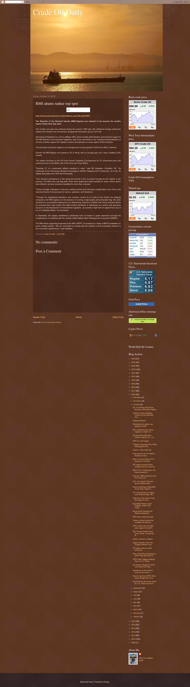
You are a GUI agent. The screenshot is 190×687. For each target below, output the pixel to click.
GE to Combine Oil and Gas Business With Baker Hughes (145, 408)
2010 (133, 639)
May (135, 602)
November (137, 401)
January (136, 617)
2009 (133, 643)
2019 (133, 384)
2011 (133, 635)
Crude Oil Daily (58, 12)
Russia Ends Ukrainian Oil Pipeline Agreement (142, 512)
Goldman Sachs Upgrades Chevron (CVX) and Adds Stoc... (143, 415)
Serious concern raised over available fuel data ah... (143, 521)
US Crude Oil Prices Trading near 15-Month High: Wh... (143, 493)
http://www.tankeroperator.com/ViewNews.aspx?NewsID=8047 (63, 116)
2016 (133, 394)
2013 (133, 628)
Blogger (106, 682)
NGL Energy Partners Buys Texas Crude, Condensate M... (143, 533)
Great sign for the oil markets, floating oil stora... (144, 454)
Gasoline (133, 243)
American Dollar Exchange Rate (143, 321)
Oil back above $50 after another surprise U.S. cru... (144, 436)
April (135, 606)
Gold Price (141, 304)
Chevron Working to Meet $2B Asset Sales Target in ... (144, 488)
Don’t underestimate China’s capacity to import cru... (143, 431)
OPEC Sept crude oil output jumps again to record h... (143, 527)
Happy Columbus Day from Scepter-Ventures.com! (143, 544)
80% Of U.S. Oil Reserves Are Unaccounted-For (144, 471)
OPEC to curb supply (141, 441)
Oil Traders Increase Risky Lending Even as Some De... (144, 466)
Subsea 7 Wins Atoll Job (142, 450)
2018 (133, 387)
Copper (132, 254)
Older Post (117, 317)
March (135, 609)
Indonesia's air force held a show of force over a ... (143, 571)
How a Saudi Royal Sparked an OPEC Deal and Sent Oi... (144, 555)
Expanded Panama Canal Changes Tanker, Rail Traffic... (142, 506)
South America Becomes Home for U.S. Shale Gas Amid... (144, 582)
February (136, 613)
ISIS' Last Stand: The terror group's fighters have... (143, 482)
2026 (133, 359)
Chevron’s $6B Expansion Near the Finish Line (144, 477)
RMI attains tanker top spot (143, 517)
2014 (133, 625)
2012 (133, 632)
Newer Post (39, 317)
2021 (133, 377)
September (137, 588)
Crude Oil (133, 238)
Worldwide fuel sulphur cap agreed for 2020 (143, 425)
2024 (133, 366)
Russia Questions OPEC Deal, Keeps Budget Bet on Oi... (144, 577)
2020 (133, 380)
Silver (132, 252)
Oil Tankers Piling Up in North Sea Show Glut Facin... (144, 566)
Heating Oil (134, 246)
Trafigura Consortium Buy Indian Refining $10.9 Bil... (145, 445)
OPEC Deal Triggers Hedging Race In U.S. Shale (144, 560)
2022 (133, 373)
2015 (133, 621)
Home (79, 317)
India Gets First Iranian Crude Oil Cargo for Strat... (144, 499)
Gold (131, 249)
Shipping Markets (139, 421)
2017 (133, 391)
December (137, 397)
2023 (133, 369)
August (136, 592)
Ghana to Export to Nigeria (143, 539)
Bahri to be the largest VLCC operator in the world (143, 460)
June (135, 599)
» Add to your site (151, 256)
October (136, 405)
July (135, 595)
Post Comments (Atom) (52, 322)
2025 (133, 362)
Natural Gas (134, 240)
